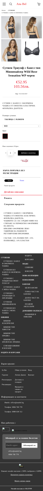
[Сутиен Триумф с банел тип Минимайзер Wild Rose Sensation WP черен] (11, 27)
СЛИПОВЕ (29, 267)
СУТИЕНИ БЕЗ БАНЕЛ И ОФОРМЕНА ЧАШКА (11, 272)
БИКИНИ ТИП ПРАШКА (8, 334)
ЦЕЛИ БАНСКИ (31, 288)
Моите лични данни (22, 481)
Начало (4, 10)
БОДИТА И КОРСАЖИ (10, 352)
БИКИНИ (5, 317)
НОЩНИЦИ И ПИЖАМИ (30, 316)
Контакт (31, 375)
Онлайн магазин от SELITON (21, 489)
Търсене (5, 375)
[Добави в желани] (37, 145)
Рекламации (6, 384)
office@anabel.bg (17, 403)
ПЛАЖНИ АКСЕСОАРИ (29, 305)
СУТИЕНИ (11, 10)
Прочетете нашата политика (21, 475)
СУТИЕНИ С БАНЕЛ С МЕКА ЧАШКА (11, 288)
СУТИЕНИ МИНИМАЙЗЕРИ (9, 303)
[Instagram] (9, 416)
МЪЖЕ (25, 264)
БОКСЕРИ (29, 271)
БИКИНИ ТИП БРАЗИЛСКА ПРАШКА (11, 341)
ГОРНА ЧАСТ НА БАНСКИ (31, 293)
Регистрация (6, 380)
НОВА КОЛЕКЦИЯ (30, 275)
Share (10, 180)
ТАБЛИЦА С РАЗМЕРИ (14, 119)
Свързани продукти (14, 204)
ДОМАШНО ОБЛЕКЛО (32, 311)
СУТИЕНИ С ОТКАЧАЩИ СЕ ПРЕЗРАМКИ (8, 295)
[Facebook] (4, 416)
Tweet (22, 180)
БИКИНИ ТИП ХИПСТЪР (8, 328)
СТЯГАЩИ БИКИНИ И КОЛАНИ (10, 347)
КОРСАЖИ (29, 259)
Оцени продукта (9, 185)
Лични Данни (20, 375)
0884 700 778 (17, 407)
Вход (30, 370)
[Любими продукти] (32, 4)
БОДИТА (28, 256)
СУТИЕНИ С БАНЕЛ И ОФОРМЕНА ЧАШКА (15, 12)
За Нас (4, 370)
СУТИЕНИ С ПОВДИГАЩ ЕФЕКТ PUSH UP (10, 281)
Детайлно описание (14, 192)
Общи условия (20, 370)
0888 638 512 (17, 412)
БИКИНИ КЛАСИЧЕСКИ (8, 322)
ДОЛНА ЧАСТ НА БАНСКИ (31, 299)
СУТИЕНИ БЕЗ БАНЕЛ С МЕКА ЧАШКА (9, 310)
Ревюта (8, 198)
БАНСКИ (26, 284)
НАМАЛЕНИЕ (28, 280)
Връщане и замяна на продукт (19, 389)
